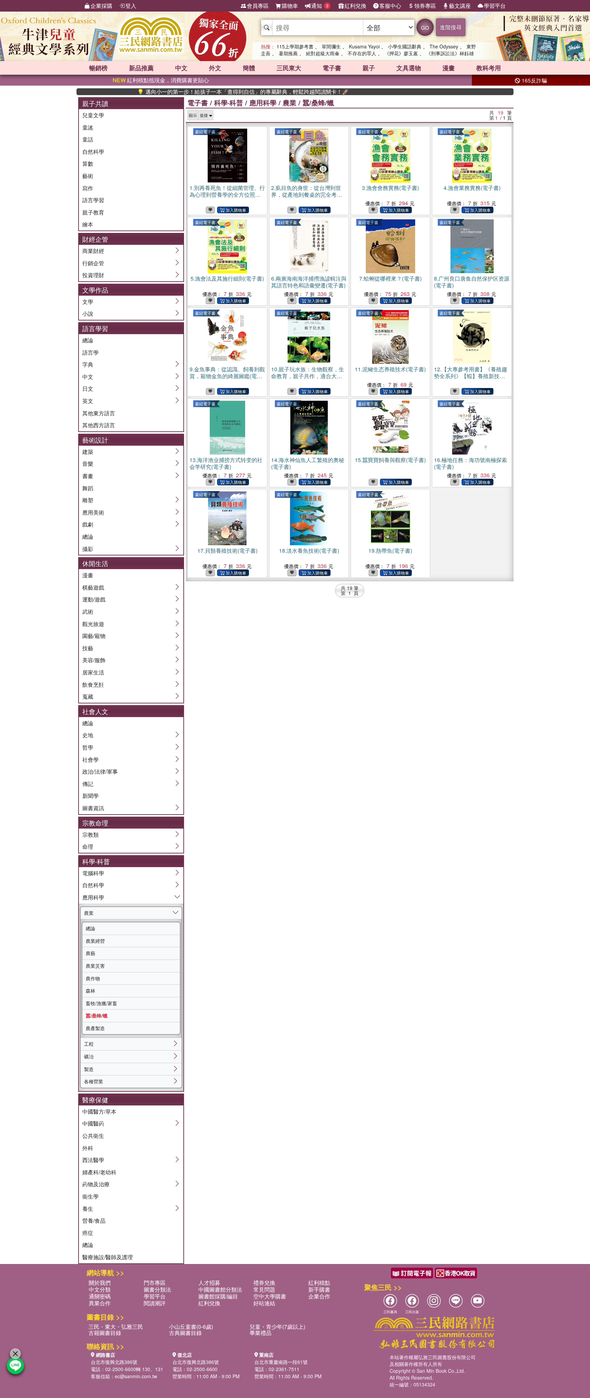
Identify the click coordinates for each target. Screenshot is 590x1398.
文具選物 (408, 67)
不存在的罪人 (362, 53)
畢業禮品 (260, 1333)
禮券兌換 (264, 1283)
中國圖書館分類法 (220, 1289)
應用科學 (93, 897)
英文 (87, 401)
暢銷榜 (98, 67)
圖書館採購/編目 (218, 1296)
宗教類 (90, 834)
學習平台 (495, 6)
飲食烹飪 (93, 684)
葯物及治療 (96, 1184)
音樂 (87, 463)
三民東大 (289, 67)
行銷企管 (93, 263)
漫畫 (448, 67)
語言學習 (93, 200)
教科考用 (488, 67)
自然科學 (93, 151)
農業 (89, 912)
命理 (87, 846)
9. (227, 376)
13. (226, 463)
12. (470, 376)
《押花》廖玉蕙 (401, 53)
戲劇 (87, 524)
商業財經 (93, 251)
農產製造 (95, 1028)
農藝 (90, 953)
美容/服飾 (94, 660)
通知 (319, 6)
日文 (87, 388)
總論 (87, 340)
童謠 (87, 127)
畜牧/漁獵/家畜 (101, 1003)
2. (306, 194)
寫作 (87, 188)
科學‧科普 (228, 102)
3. (390, 188)
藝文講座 (460, 6)
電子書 (332, 67)
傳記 (87, 784)
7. (390, 278)
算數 (87, 163)
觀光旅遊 (93, 624)
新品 (141, 67)
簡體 (249, 67)
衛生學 (90, 1196)
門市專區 (155, 1283)
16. (470, 463)
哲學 (87, 747)
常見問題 (264, 1289)
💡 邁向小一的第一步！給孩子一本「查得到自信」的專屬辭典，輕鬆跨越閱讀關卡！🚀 (209, 91)
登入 (130, 6)
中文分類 (100, 1289)
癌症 (87, 1233)
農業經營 (95, 940)
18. (309, 550)
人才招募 (209, 1283)
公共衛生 (93, 1136)
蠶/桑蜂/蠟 (97, 1015)
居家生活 (93, 672)
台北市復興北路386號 (114, 1361)
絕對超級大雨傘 (322, 53)
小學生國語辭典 (404, 46)
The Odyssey (444, 46)
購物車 (290, 6)
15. (390, 460)
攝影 (87, 549)
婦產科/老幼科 (99, 1172)
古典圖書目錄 (185, 1333)
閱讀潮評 (155, 1303)
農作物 (93, 978)
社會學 (90, 759)
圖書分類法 (157, 1289)
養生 (87, 1209)
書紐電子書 (205, 131)
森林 (90, 990)
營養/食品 (94, 1220)
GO (425, 27)
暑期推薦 (288, 53)
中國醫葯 (93, 1123)
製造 (89, 1069)
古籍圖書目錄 (104, 1333)
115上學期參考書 (295, 46)
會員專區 (258, 6)
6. (309, 281)
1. (227, 198)
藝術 (87, 176)
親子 (369, 67)
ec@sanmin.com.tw (136, 1376)
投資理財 (93, 275)
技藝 (87, 648)
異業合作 (100, 1303)
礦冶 (89, 1056)
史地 (87, 735)
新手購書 (319, 1289)
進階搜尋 (451, 27)
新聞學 (90, 796)
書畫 (87, 476)
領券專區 (425, 6)
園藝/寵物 (94, 636)
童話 (87, 139)
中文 (181, 67)
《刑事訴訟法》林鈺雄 (450, 53)
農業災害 (95, 965)
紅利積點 (319, 1283)
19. (390, 550)
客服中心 (390, 6)
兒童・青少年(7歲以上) (277, 1326)
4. (472, 188)
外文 (215, 67)
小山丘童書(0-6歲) (191, 1326)
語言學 (90, 352)
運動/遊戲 (94, 599)
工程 (89, 1043)
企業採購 (101, 6)
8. (471, 281)
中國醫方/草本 (99, 1111)
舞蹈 (87, 488)
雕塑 (87, 500)
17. (227, 550)
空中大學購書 (269, 1296)
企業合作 (319, 1296)
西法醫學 (93, 1160)
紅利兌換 (355, 6)
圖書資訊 (93, 808)
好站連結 (264, 1303)
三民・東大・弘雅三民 (115, 1326)
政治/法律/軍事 (100, 771)
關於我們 (100, 1283)
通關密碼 (100, 1296)
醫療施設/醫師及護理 (107, 1257)
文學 (87, 302)
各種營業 (93, 1081)
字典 (87, 364)
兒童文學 (93, 115)
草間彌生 (331, 46)
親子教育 (93, 212)
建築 (87, 452)
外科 (87, 1148)
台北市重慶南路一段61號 (281, 1361)
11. (390, 369)
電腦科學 (93, 873)
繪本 (87, 224)
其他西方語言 (98, 425)
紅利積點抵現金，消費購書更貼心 (161, 80)
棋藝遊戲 (93, 587)
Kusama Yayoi (364, 46)
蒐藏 (87, 696)
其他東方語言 (98, 413)
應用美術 (93, 512)
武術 (87, 611)
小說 (87, 313)
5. (227, 278)
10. (307, 379)
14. (307, 463)
